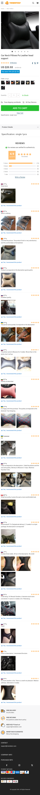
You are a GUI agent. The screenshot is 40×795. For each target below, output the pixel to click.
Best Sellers (10, 8)
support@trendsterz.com (8, 746)
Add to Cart (20, 108)
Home (2, 8)
